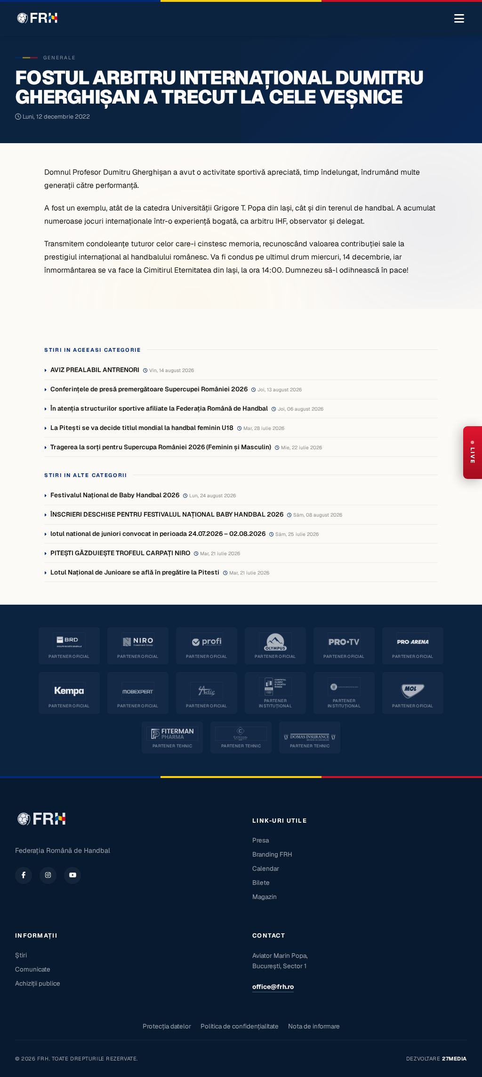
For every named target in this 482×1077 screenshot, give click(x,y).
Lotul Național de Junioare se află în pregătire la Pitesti (134, 572)
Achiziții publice (37, 983)
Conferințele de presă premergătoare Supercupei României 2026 (149, 389)
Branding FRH (272, 854)
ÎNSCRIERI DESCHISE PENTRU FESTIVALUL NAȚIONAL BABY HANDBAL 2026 (166, 514)
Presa (260, 840)
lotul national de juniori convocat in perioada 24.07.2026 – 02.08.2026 (157, 533)
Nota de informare (314, 1026)
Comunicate (32, 969)
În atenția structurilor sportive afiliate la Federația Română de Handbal (159, 408)
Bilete (261, 882)
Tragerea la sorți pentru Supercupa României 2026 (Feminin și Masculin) (160, 447)
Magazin (264, 896)
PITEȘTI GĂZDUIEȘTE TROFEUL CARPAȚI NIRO (120, 553)
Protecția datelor (167, 1026)
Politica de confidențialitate (240, 1026)
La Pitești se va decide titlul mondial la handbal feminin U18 (141, 427)
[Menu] (459, 19)
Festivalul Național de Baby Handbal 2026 (114, 495)
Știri (21, 955)
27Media (454, 1058)
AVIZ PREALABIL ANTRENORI (94, 369)
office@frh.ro (273, 986)
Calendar (265, 868)
